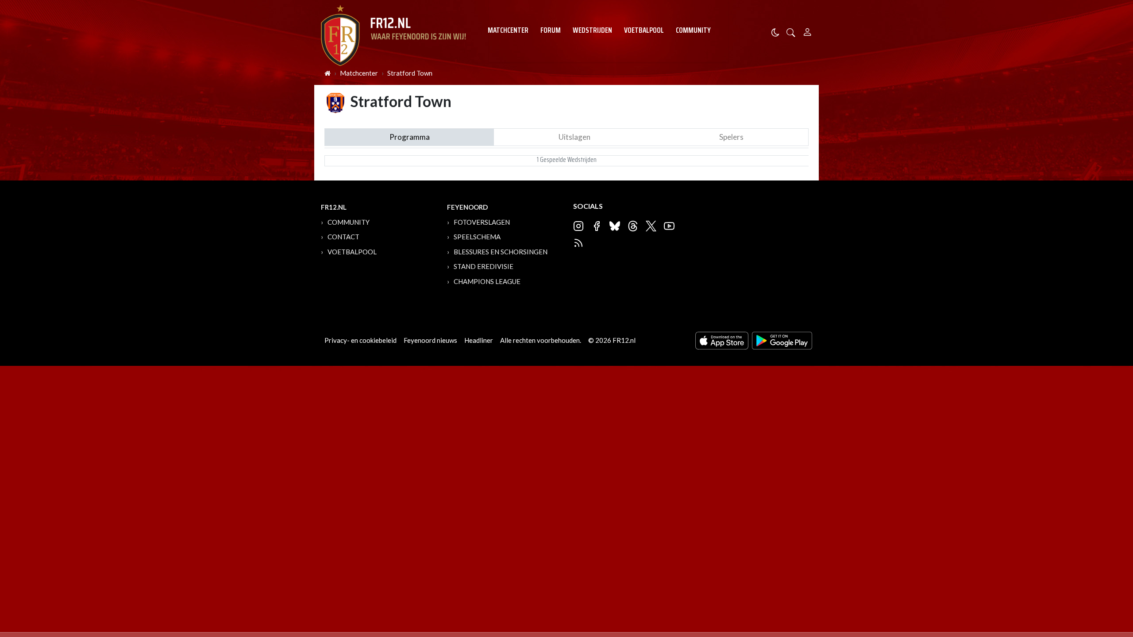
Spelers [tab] (731, 137)
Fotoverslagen (482, 222)
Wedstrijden (592, 30)
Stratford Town (409, 73)
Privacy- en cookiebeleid (360, 340)
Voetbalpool (644, 30)
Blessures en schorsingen (500, 252)
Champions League (487, 281)
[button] (790, 31)
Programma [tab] (409, 137)
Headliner (478, 340)
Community (693, 30)
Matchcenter (508, 30)
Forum (550, 30)
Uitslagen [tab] (574, 137)
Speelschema (477, 237)
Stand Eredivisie (483, 266)
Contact (343, 237)
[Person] (807, 30)
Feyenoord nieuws (430, 340)
